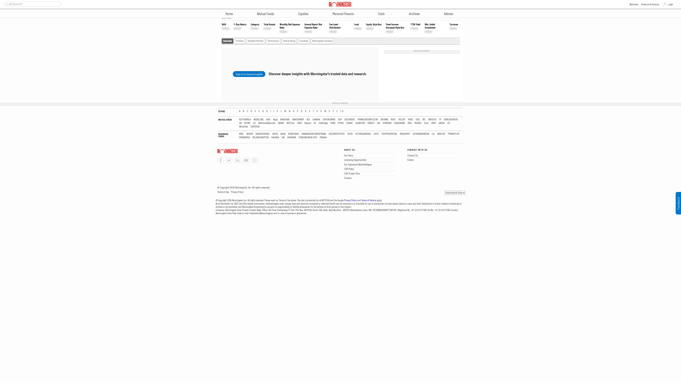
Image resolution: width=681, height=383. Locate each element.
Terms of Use (223, 192)
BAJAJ (283, 134)
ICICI (418, 119)
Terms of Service (368, 200)
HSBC (410, 119)
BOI (308, 119)
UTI (448, 123)
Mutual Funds (265, 14)
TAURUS (417, 123)
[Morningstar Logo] (340, 4)
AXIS (268, 119)
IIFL (424, 119)
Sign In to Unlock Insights (249, 74)
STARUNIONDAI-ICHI (308, 137)
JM (240, 123)
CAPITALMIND (329, 119)
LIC (254, 123)
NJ (315, 123)
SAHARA (275, 137)
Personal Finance (343, 14)
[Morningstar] (235, 151)
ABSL (241, 134)
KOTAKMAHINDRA (421, 134)
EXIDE (350, 134)
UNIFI (433, 123)
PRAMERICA (244, 137)
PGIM (332, 123)
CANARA (316, 119)
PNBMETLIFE (453, 134)
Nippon (307, 123)
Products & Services (650, 4)
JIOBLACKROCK (451, 119)
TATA (410, 123)
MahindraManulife (266, 123)
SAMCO (370, 123)
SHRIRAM (387, 123)
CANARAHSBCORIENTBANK (313, 134)
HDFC (393, 119)
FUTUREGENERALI (363, 134)
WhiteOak (243, 126)
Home (229, 14)
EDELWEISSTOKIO (337, 134)
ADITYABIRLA (245, 119)
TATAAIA (323, 137)
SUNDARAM (399, 123)
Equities (303, 14)
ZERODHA (255, 126)
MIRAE (281, 123)
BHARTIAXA (293, 134)
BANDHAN (285, 119)
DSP (340, 119)
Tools (381, 14)
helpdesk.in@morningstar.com (263, 213)
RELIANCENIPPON (261, 137)
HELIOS (401, 119)
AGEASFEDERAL (263, 134)
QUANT (349, 123)
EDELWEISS (350, 119)
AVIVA (275, 134)
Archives (414, 14)
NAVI (299, 123)
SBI (378, 123)
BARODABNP (298, 119)
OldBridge (323, 123)
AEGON (250, 134)
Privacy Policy (237, 192)
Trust (426, 123)
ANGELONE (259, 119)
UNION (442, 123)
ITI (440, 119)
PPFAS (341, 123)
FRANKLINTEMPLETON (368, 119)
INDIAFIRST (405, 134)
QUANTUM (360, 123)
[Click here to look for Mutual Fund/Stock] (6, 4)
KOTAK (247, 123)
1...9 (341, 111)
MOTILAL (291, 123)
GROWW (384, 119)
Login (670, 4)
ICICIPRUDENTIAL (389, 134)
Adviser (448, 14)
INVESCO (432, 119)
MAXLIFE (441, 134)
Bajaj (275, 119)
